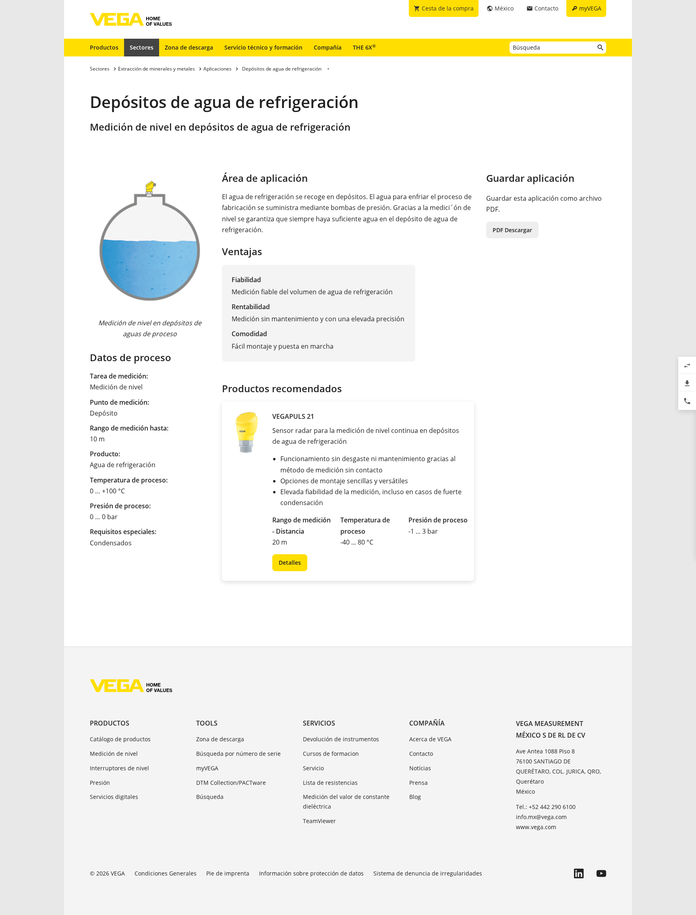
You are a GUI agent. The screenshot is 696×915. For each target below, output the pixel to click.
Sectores (141, 47)
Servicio (313, 768)
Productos (104, 47)
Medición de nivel (114, 753)
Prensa (418, 782)
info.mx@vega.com (541, 817)
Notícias (420, 768)
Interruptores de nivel (119, 768)
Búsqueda (210, 797)
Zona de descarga (189, 47)
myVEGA (207, 768)
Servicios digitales (114, 797)
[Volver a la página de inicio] (131, 685)
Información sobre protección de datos (311, 873)
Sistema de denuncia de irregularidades (427, 873)
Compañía (328, 47)
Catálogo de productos (120, 739)
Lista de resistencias (330, 782)
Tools (207, 723)
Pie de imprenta (227, 873)
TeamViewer (319, 821)
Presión (100, 782)
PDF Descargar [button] (512, 230)
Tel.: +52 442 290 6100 (546, 807)
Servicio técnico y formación (263, 47)
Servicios (319, 723)
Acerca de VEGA (430, 739)
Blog (415, 797)
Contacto (421, 753)
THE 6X (364, 47)
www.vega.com (536, 827)
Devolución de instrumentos (341, 739)
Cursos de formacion (331, 753)
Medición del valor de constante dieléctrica (346, 801)
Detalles (290, 562)
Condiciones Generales (166, 873)
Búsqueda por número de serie (238, 753)
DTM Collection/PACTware (231, 782)
